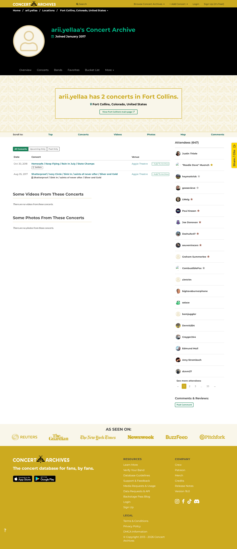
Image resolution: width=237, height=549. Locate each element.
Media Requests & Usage (139, 485)
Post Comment (184, 405)
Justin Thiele (189, 153)
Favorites (73, 70)
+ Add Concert (177, 4)
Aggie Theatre (140, 163)
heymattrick (189, 176)
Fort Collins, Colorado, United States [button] (83, 10)
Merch (179, 475)
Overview (25, 70)
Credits (179, 480)
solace (186, 302)
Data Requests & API (136, 491)
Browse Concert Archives (148, 4)
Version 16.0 (182, 491)
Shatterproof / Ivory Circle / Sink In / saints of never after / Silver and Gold (74, 174)
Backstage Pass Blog (136, 496)
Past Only (53, 149)
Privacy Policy (132, 526)
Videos (118, 134)
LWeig (185, 199)
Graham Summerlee (194, 256)
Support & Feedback (136, 480)
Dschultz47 (189, 233)
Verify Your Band (133, 470)
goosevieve (188, 187)
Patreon (180, 470)
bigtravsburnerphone (195, 291)
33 (208, 386)
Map (183, 134)
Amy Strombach (192, 359)
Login (196, 4)
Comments (217, 134)
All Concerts (21, 149)
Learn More (130, 464)
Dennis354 (188, 325)
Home (16, 10)
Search (82, 4)
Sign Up (128, 507)
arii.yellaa (31, 10)
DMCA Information (135, 531)
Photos (151, 134)
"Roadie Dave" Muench (195, 165)
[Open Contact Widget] (5, 530)
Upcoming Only (37, 149)
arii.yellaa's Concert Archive (93, 29)
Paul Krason (189, 210)
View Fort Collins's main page (117, 112)
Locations (48, 10)
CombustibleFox (192, 268)
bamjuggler (189, 314)
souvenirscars (190, 245)
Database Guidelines (136, 475)
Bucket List (92, 70)
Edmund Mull (190, 348)
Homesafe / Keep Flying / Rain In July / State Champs (62, 163)
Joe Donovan (190, 222)
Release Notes (184, 485)
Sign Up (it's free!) (214, 4)
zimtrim (187, 279)
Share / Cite (234, 157)
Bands (58, 70)
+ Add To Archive (160, 164)
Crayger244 (189, 337)
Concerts (43, 70)
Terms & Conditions (135, 521)
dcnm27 (187, 371)
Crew (178, 464)
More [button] (108, 70)
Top (50, 134)
